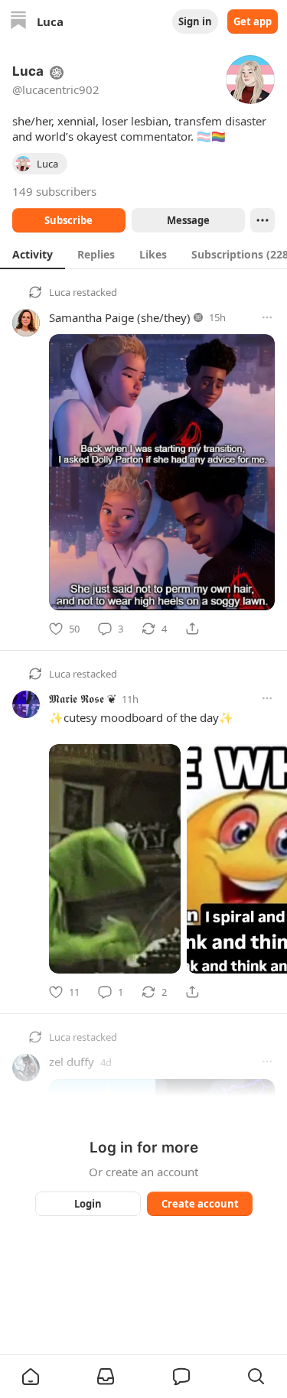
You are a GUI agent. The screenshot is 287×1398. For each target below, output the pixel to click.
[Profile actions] (262, 220)
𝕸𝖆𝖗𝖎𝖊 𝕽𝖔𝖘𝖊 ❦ (82, 698)
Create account (199, 1204)
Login (88, 1204)
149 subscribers (54, 191)
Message (187, 220)
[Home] (18, 22)
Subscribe (68, 220)
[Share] (192, 628)
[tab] (32, 254)
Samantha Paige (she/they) (120, 317)
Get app (252, 21)
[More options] (267, 317)
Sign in (195, 21)
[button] (30, 1376)
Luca (59, 292)
